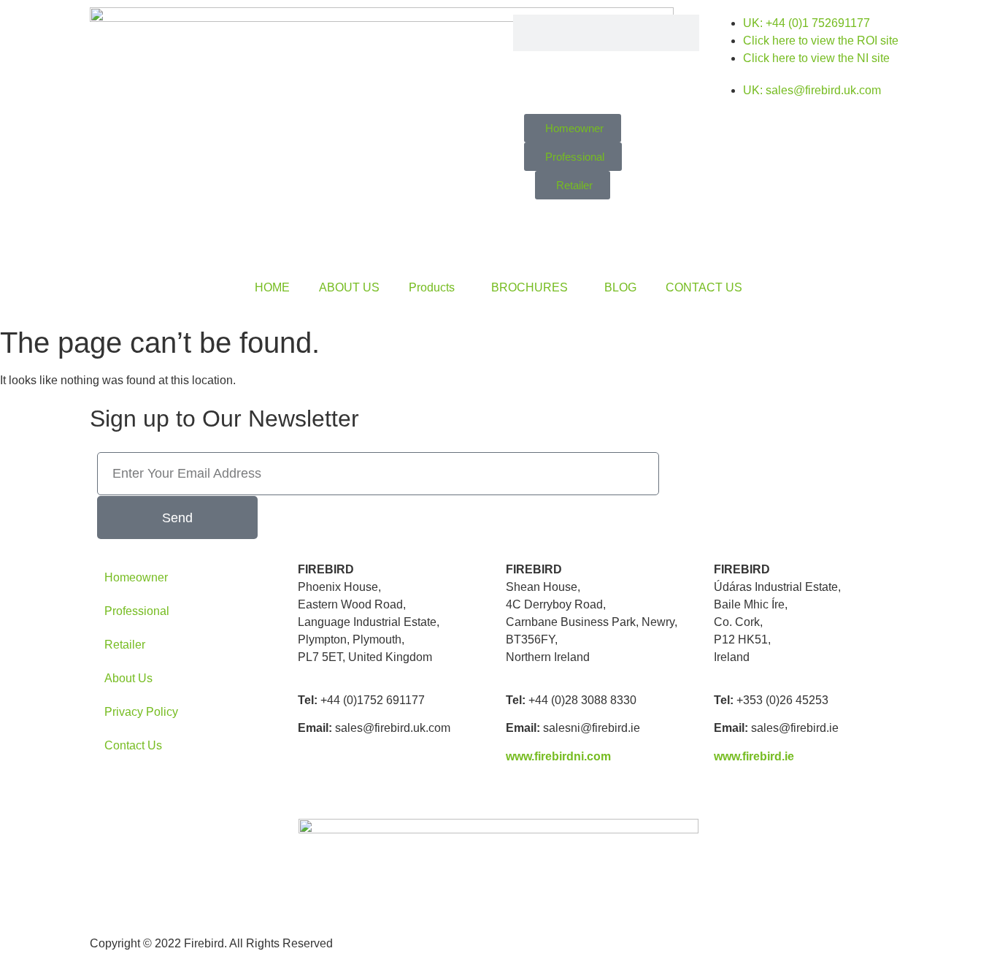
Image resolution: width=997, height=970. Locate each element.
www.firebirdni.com (558, 756)
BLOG (620, 287)
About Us (128, 678)
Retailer (124, 644)
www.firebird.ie (754, 756)
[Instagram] (838, 132)
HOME (272, 287)
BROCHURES (529, 287)
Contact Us (133, 745)
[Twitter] (878, 132)
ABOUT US (349, 287)
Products (432, 287)
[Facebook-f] (799, 132)
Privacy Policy (141, 712)
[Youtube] (799, 174)
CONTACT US (704, 287)
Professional (136, 611)
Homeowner (136, 577)
